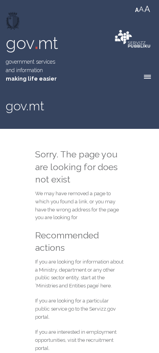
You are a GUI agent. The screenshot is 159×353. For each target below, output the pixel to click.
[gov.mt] (13, 22)
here (105, 286)
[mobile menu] (147, 77)
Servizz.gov (102, 309)
